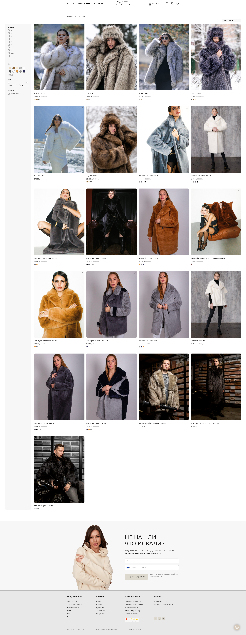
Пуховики (100, 608)
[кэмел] (17, 71)
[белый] (13, 71)
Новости (70, 617)
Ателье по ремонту (132, 611)
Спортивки (100, 614)
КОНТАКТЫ (98, 4)
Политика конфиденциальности (107, 629)
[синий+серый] (24, 71)
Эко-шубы (81, 16)
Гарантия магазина (134, 629)
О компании (72, 601)
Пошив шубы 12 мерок (134, 605)
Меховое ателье (131, 608)
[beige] (10, 68)
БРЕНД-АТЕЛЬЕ (84, 4)
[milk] (24, 68)
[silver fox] (10, 71)
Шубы (98, 601)
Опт (68, 614)
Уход (69, 611)
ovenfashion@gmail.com (163, 604)
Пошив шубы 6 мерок (134, 601)
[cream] (17, 68)
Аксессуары (101, 611)
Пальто (99, 605)
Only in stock (15, 93)
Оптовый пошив (131, 614)
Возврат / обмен (73, 608)
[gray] (20, 68)
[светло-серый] (20, 71)
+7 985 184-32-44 (160, 601)
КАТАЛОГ (71, 4)
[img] (172, 3)
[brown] (13, 68)
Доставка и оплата (74, 605)
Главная (70, 16)
